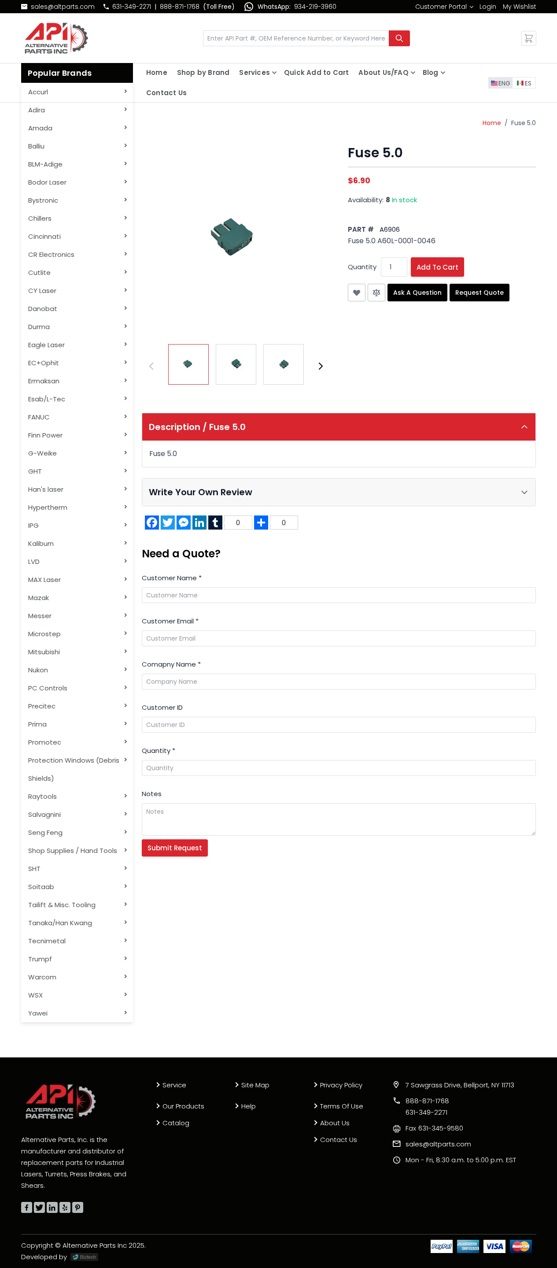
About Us (335, 1122)
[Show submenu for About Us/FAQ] (413, 72)
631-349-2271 (131, 6)
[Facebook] (26, 1207)
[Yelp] (64, 1207)
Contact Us (166, 92)
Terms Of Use (341, 1106)
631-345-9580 (434, 1128)
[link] (444, 6)
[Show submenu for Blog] (443, 72)
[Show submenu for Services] (274, 72)
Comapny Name (171, 664)
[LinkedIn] (52, 1207)
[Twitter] (39, 1207)
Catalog (175, 1122)
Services (254, 72)
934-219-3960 (315, 6)
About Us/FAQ (383, 72)
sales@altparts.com (63, 6)
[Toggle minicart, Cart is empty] (528, 38)
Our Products (183, 1106)
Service (174, 1085)
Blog (431, 72)
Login (488, 6)
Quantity (362, 266)
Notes (152, 793)
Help (248, 1106)
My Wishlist (519, 6)
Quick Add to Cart (316, 72)
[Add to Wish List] (356, 292)
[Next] (320, 366)
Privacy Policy (341, 1085)
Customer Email (170, 621)
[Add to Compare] (376, 292)
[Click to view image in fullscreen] (236, 239)
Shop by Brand (203, 72)
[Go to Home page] (56, 38)
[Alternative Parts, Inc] (60, 1101)
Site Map (255, 1085)
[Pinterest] (77, 1207)
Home (156, 72)
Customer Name (172, 577)
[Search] (399, 38)
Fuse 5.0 (523, 123)
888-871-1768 (179, 6)
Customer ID (162, 707)
